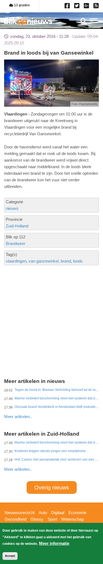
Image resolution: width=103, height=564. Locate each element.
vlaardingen (16, 261)
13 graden (21, 5)
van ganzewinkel (44, 261)
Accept (10, 555)
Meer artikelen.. (18, 416)
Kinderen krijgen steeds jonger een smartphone (50, 451)
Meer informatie (54, 543)
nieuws (12, 208)
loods (78, 261)
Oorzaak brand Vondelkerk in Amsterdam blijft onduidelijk (57, 407)
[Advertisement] (51, 302)
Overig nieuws (51, 487)
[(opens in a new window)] (68, 7)
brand (66, 261)
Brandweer (15, 243)
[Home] (28, 21)
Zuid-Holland (17, 226)
